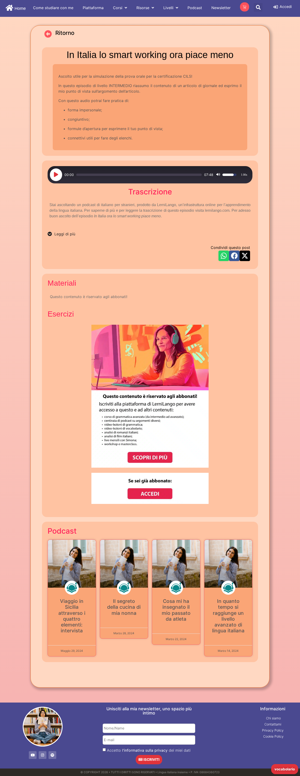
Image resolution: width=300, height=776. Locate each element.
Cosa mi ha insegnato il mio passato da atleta (176, 610)
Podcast (195, 7)
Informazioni (272, 708)
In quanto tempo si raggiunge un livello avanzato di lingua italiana (228, 616)
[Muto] (218, 175)
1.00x (244, 174)
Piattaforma (93, 7)
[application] (150, 174)
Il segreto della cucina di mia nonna (124, 607)
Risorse (142, 7)
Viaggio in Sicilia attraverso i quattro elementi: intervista (71, 616)
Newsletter (221, 7)
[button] (258, 7)
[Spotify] (52, 755)
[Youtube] (33, 755)
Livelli (168, 7)
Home (20, 8)
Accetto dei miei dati (149, 750)
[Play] (56, 174)
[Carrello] (244, 6)
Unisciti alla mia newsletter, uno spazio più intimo (149, 710)
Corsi (117, 7)
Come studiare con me (53, 7)
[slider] (139, 175)
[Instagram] (42, 755)
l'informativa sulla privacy (145, 750)
